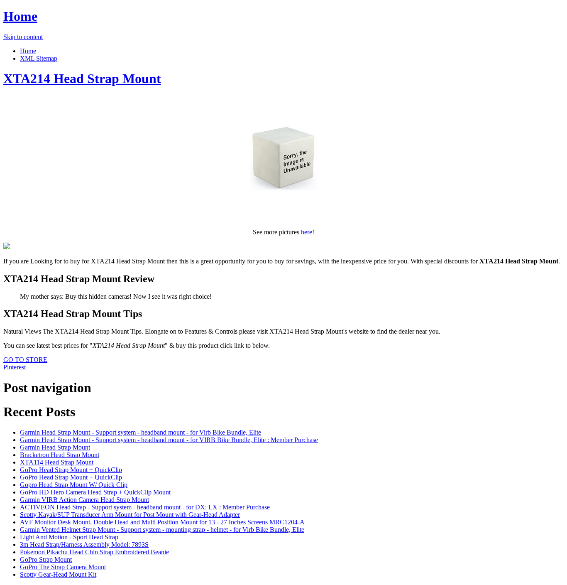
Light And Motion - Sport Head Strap (69, 537)
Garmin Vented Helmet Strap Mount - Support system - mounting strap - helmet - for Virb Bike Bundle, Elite (162, 529)
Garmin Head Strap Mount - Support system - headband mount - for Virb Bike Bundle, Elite (140, 432)
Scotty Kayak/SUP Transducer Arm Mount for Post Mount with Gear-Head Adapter (130, 514)
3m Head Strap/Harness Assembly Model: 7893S (84, 544)
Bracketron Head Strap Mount (59, 454)
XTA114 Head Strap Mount (56, 462)
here (306, 232)
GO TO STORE (25, 359)
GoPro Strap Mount (46, 559)
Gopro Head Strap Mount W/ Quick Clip (73, 484)
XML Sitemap (38, 58)
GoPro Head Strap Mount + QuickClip (71, 469)
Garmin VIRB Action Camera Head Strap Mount (84, 499)
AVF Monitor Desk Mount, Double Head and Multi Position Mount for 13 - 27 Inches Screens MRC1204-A (162, 522)
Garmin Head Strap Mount (55, 447)
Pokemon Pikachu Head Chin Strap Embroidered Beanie (94, 552)
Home (20, 16)
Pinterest (14, 367)
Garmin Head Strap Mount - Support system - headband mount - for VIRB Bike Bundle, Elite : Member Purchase (169, 439)
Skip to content (23, 36)
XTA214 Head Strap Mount (82, 78)
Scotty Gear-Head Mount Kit (58, 574)
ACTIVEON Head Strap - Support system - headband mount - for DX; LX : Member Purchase (145, 507)
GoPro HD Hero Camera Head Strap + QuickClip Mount (95, 492)
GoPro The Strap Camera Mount (63, 566)
